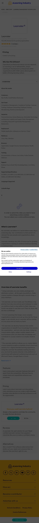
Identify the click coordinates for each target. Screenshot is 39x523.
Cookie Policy (34, 249)
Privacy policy (25, 249)
